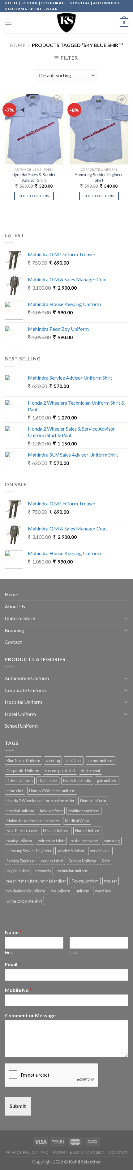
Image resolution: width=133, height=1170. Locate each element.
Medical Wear (77, 820)
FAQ (45, 1152)
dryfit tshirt (48, 780)
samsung (112, 840)
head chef (15, 790)
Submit (18, 1106)
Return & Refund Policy (78, 1152)
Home (17, 45)
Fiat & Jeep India (77, 780)
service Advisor (70, 850)
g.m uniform (107, 780)
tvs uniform (60, 890)
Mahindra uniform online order (32, 820)
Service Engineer (20, 860)
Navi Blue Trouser (21, 830)
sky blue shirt (17, 870)
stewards (43, 870)
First (9, 952)
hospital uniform (20, 810)
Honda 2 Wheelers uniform (52, 790)
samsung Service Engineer (29, 850)
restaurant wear (84, 840)
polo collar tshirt (51, 840)
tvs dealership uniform (25, 890)
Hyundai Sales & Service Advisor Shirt (34, 177)
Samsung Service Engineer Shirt (99, 177)
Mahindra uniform (84, 810)
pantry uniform (19, 840)
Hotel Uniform (20, 714)
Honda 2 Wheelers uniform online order (40, 800)
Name (13, 932)
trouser (110, 881)
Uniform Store (20, 618)
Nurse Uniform (88, 830)
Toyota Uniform (85, 881)
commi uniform (101, 760)
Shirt (105, 860)
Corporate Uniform (25, 690)
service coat (100, 850)
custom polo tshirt (60, 770)
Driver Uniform (19, 780)
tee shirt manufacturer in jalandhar (36, 881)
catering (53, 760)
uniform (82, 890)
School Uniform (21, 726)
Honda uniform (93, 800)
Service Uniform (82, 860)
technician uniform (72, 870)
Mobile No (18, 990)
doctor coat (90, 770)
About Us (15, 606)
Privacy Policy (21, 1152)
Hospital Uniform (23, 702)
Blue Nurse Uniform (23, 760)
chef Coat (74, 760)
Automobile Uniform (27, 678)
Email (12, 964)
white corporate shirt (24, 901)
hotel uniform (51, 810)
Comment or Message (30, 1015)
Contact (13, 642)
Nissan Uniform (56, 830)
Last (73, 952)
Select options (34, 196)
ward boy (103, 890)
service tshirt (52, 860)
